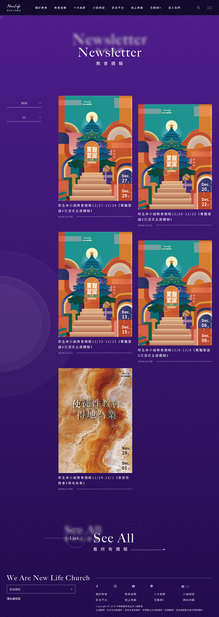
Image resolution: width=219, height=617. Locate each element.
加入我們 (174, 7)
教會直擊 (131, 594)
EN (187, 586)
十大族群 (160, 594)
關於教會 (101, 594)
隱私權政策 (14, 598)
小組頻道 (99, 7)
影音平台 (101, 600)
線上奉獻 (131, 600)
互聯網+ (156, 7)
